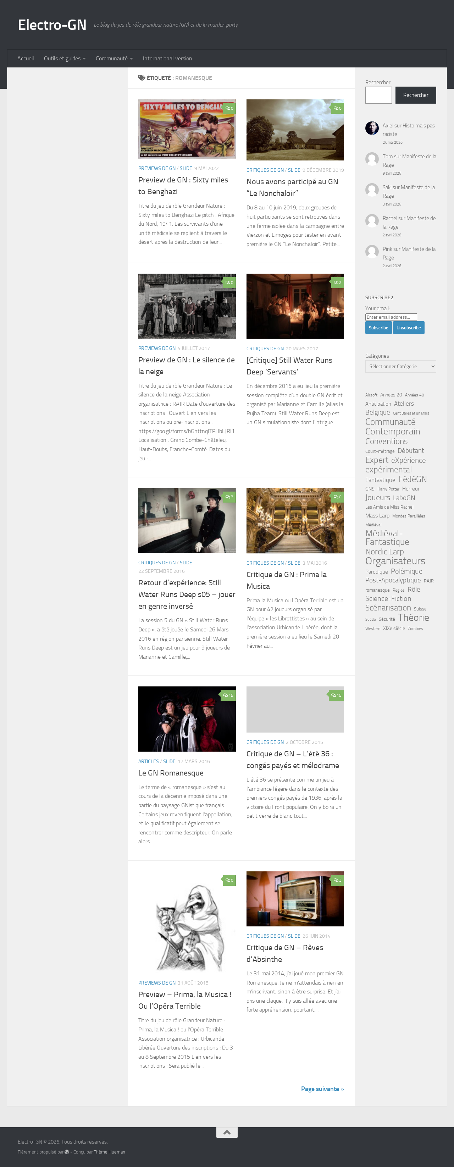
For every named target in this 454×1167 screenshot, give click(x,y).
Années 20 (391, 395)
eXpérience (408, 460)
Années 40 (414, 395)
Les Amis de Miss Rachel (389, 507)
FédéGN (412, 479)
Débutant (411, 450)
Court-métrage (380, 451)
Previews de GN (157, 168)
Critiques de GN (265, 170)
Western (372, 628)
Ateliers (404, 403)
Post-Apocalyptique (393, 580)
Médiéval (373, 524)
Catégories (377, 356)
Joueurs (377, 497)
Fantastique (380, 480)
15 (230, 695)
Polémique (406, 571)
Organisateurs (395, 561)
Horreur (411, 489)
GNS (370, 489)
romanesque (377, 590)
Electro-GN (52, 25)
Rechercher (378, 82)
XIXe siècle (394, 628)
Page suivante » (322, 1089)
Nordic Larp (384, 551)
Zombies (415, 628)
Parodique (376, 572)
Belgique (377, 412)
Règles (399, 590)
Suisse (420, 609)
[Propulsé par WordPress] (67, 1152)
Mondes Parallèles (408, 516)
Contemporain (392, 431)
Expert (376, 460)
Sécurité (387, 619)
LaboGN (404, 498)
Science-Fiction (388, 599)
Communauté (112, 58)
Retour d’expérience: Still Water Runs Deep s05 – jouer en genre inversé (187, 594)
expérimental (388, 469)
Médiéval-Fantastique (387, 537)
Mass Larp (377, 515)
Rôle (414, 589)
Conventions (386, 441)
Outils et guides (62, 58)
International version (167, 58)
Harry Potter (388, 489)
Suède (370, 619)
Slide (186, 168)
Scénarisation (388, 607)
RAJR (429, 581)
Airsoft (371, 395)
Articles (148, 761)
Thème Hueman (109, 1152)
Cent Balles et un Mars (411, 413)
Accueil (25, 58)
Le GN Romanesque (171, 773)
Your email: (377, 308)
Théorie (413, 617)
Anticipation (378, 404)
